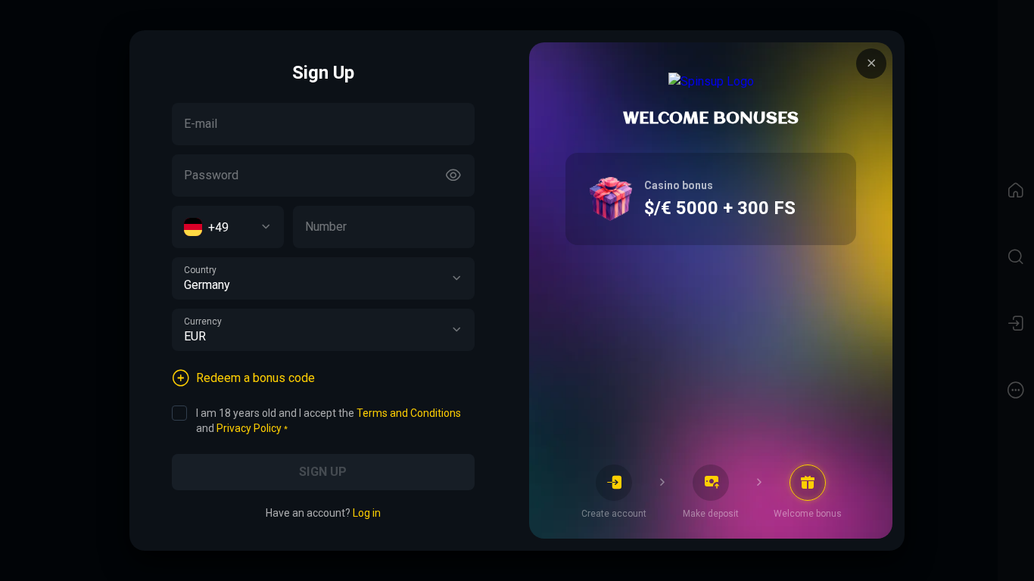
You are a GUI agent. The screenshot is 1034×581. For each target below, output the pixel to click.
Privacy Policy (249, 428)
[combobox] (228, 227)
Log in (367, 513)
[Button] (453, 175)
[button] (456, 278)
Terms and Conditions (409, 413)
